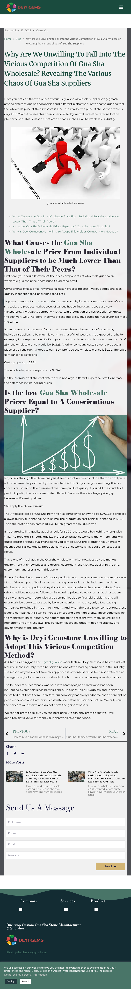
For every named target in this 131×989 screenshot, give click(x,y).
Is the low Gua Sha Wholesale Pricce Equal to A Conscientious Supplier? (61, 226)
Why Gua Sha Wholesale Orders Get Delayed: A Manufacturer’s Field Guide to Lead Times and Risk (106, 777)
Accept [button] (25, 981)
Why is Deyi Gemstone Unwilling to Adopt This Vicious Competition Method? (65, 231)
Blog (18, 38)
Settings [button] (11, 981)
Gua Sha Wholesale (73, 392)
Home (7, 38)
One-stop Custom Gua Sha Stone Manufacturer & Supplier (43, 926)
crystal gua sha (52, 662)
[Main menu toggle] (121, 7)
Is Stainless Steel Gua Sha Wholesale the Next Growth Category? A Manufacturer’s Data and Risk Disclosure (43, 777)
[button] (96, 909)
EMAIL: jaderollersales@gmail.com (26, 952)
